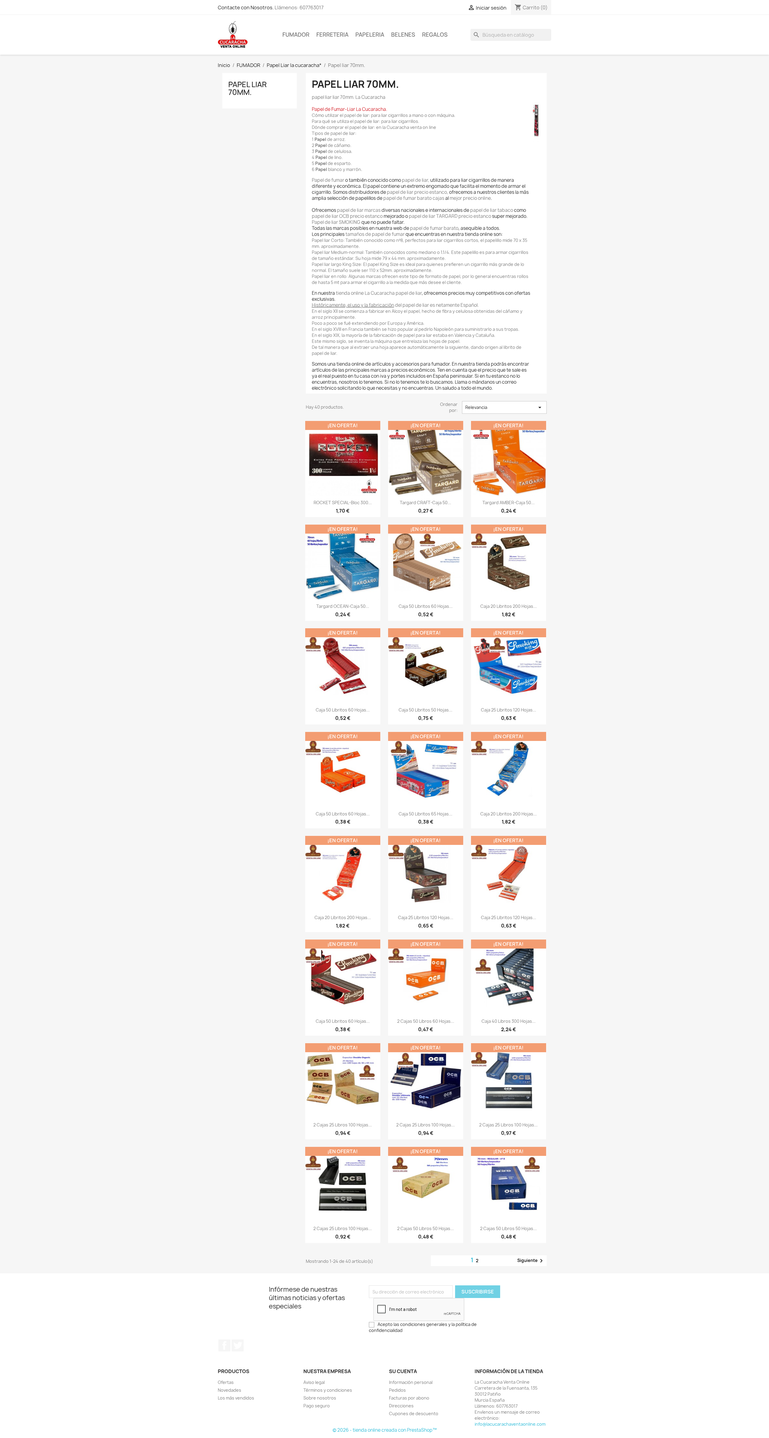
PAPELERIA (369, 34)
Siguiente (531, 1260)
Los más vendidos (236, 1398)
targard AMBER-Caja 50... (508, 502)
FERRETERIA (332, 34)
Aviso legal (314, 1382)
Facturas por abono (409, 1398)
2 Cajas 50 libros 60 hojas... (425, 1021)
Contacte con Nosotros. (246, 7)
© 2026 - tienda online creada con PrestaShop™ (385, 1430)
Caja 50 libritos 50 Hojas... (425, 710)
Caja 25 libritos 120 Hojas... (508, 710)
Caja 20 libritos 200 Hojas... (508, 606)
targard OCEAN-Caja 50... (342, 606)
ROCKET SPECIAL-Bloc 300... (343, 502)
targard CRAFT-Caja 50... (425, 502)
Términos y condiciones (327, 1390)
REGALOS (435, 34)
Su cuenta (403, 1371)
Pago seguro (316, 1406)
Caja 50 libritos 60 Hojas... (426, 606)
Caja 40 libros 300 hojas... (509, 1021)
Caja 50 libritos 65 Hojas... (425, 814)
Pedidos (397, 1390)
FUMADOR (295, 34)
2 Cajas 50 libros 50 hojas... (425, 1228)
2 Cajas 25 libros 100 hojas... (342, 1125)
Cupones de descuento (413, 1413)
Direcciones (401, 1406)
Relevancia (504, 407)
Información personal (411, 1382)
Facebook (224, 1345)
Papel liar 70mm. (247, 88)
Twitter (238, 1345)
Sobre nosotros (319, 1398)
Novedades (229, 1390)
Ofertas (226, 1382)
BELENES (403, 34)
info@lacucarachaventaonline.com (510, 1424)
